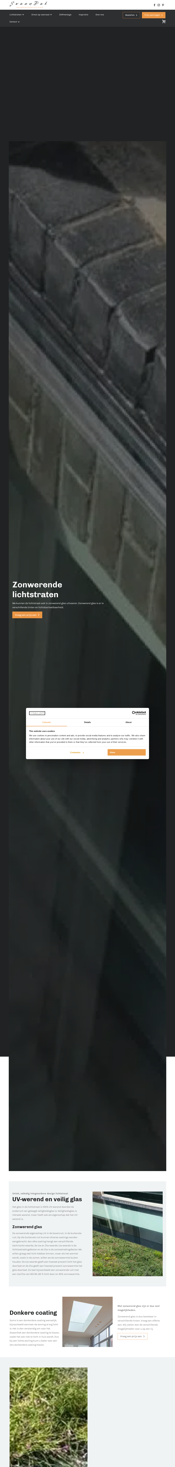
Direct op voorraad (40, 14)
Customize (75, 752)
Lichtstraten (15, 14)
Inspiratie (83, 14)
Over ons (100, 14)
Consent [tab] (46, 722)
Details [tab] (87, 722)
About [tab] (129, 722)
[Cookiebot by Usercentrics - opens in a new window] (134, 713)
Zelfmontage (65, 14)
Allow (112, 752)
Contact (13, 21)
